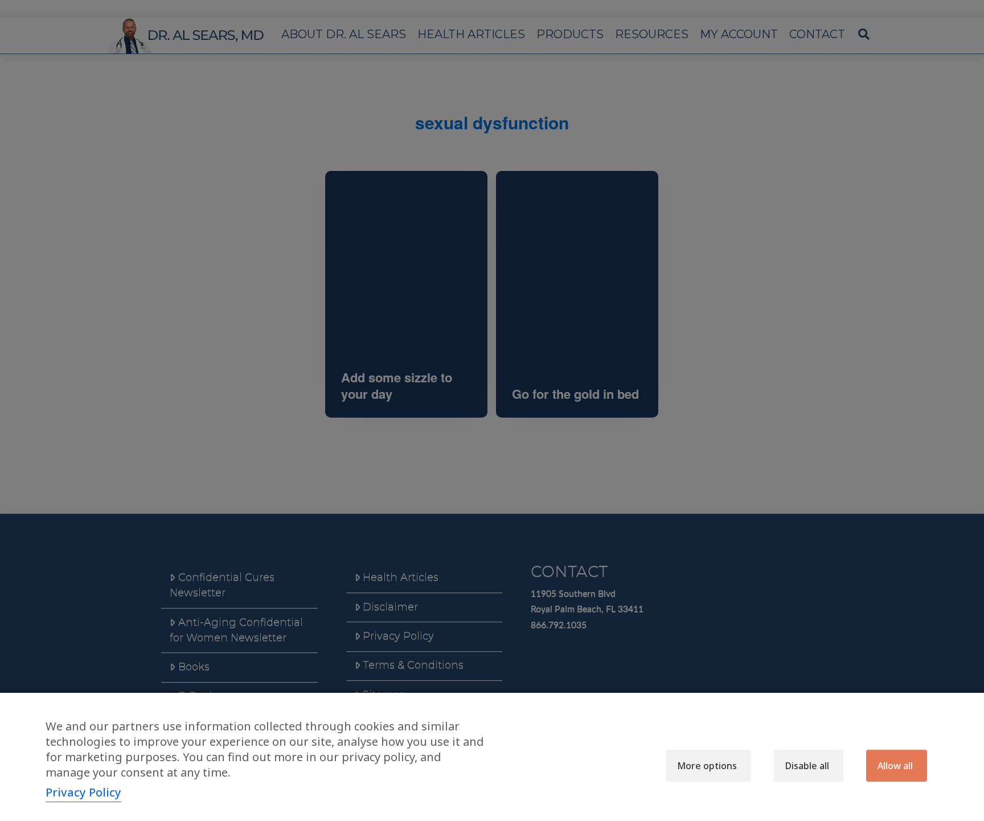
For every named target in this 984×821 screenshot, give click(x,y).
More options (707, 765)
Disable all (807, 765)
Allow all (895, 765)
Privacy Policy (83, 792)
